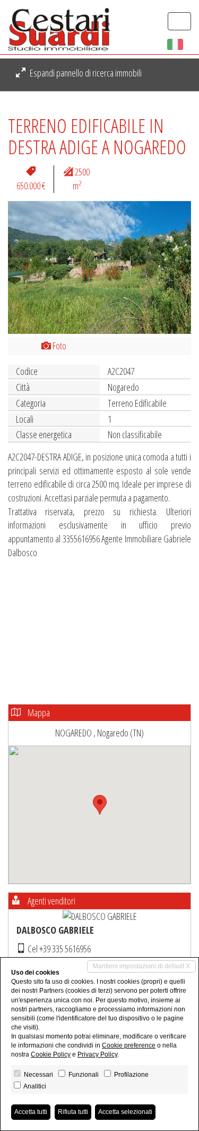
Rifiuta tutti (73, 1112)
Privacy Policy (97, 1054)
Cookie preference (128, 1045)
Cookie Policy (51, 1054)
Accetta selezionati (125, 1112)
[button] (22, 267)
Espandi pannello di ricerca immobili (85, 72)
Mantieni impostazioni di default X (141, 966)
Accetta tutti (30, 1112)
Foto (58, 345)
